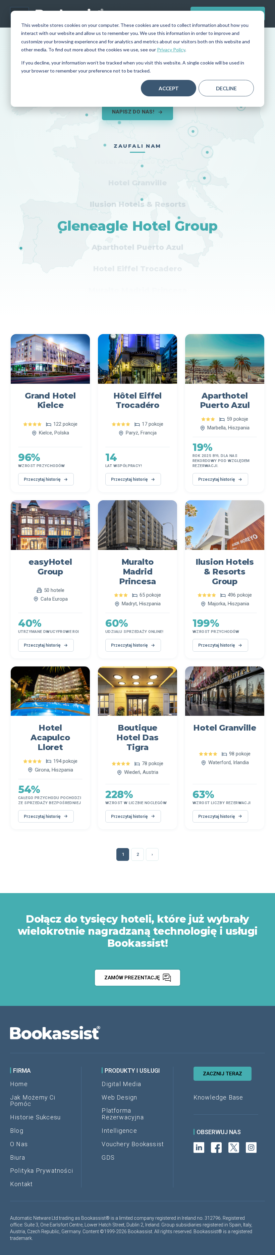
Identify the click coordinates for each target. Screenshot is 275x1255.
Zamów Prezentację (132, 978)
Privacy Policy (171, 49)
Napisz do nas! (133, 112)
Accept (169, 88)
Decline (226, 88)
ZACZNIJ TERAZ (222, 1074)
